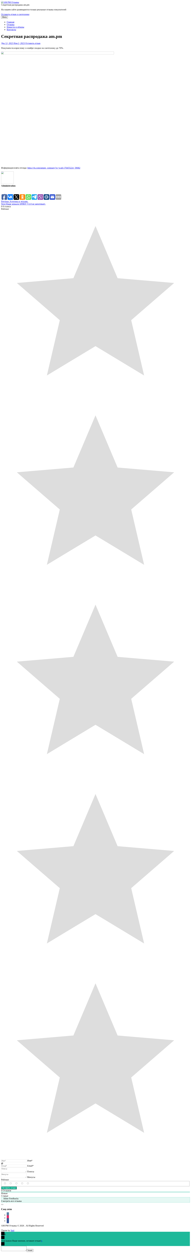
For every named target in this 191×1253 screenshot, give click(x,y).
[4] (13, 1183)
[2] (25, 1183)
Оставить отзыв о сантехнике (15, 14)
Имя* (29, 1160)
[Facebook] (7, 192)
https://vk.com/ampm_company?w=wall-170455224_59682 (53, 168)
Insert (30, 1250)
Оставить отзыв (32, 43)
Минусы (31, 1177)
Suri (12, 1230)
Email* (30, 1166)
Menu (4, 17)
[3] (19, 1183)
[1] (30, 1183)
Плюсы (30, 1171)
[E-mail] (3, 192)
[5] (8, 1183)
